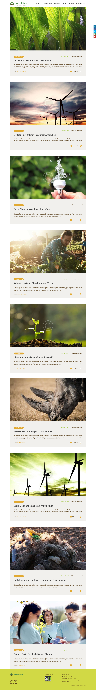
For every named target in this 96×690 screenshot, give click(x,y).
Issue (23, 220)
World (25, 71)
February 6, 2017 (65, 353)
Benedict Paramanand (76, 56)
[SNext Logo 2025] (48, 679)
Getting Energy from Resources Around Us (35, 134)
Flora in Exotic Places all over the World (33, 357)
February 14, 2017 (65, 204)
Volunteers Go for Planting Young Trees (33, 283)
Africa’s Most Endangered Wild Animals (33, 431)
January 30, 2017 (65, 501)
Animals (19, 220)
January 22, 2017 (65, 650)
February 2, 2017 (65, 427)
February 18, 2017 (65, 130)
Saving (23, 145)
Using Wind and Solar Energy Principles (33, 505)
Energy (19, 145)
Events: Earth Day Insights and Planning (34, 654)
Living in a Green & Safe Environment (33, 60)
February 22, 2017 (65, 56)
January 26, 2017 (65, 575)
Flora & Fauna (19, 56)
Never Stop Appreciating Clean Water (32, 208)
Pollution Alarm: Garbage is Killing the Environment (40, 579)
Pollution (20, 71)
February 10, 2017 (65, 279)
